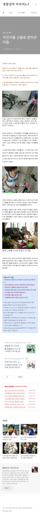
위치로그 (34, 13)
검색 (30, 4)
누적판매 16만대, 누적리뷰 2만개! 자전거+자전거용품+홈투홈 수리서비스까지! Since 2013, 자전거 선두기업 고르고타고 (13, 366)
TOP (35, 509)
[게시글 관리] (12, 377)
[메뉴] (35, 4)
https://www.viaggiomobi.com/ (16, 342)
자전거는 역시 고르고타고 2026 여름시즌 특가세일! (13, 362)
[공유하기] (9, 377)
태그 (11, 13)
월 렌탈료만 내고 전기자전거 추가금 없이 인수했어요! (13, 350)
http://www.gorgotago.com (14, 359)
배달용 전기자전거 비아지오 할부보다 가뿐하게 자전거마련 (13, 346)
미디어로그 (22, 13)
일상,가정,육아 (9, 386)
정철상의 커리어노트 (16, 4)
